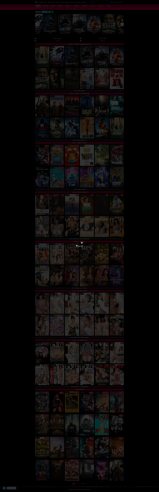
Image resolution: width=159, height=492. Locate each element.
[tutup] (82, 243)
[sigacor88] (79, 246)
